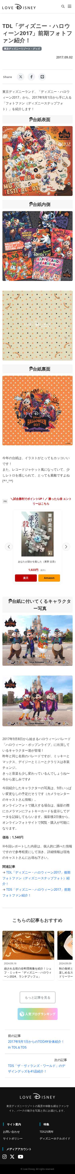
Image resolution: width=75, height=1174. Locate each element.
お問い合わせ (11, 1131)
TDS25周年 (47, 1131)
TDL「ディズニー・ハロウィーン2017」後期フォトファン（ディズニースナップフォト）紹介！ (36, 878)
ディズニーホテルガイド (55, 1138)
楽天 (25, 578)
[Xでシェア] (20, 77)
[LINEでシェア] (42, 77)
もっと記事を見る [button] (37, 997)
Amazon (49, 578)
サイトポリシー (13, 1138)
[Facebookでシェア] (31, 77)
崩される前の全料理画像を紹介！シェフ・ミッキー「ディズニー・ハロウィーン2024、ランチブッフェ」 (28, 972)
